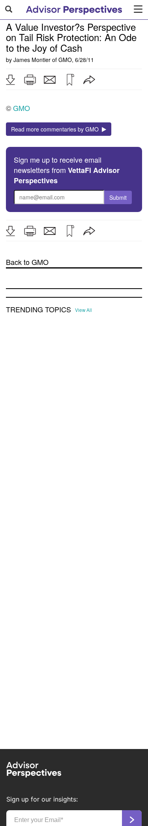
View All (83, 310)
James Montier (32, 60)
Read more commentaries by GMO (56, 129)
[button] (10, 80)
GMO (65, 60)
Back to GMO (27, 262)
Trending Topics (38, 310)
